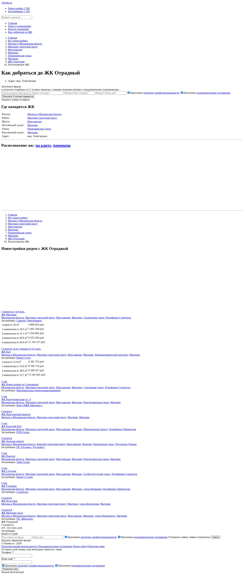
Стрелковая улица (93, 387)
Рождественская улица (96, 402)
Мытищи (32, 125)
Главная (12, 23)
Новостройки (19, 8)
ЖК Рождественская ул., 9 (16, 399)
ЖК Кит (6, 351)
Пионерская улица (103, 444)
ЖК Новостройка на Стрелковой (20, 384)
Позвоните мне (10, 569)
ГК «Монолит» (25, 518)
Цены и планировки (19, 26)
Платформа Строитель (118, 317)
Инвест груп (23, 357)
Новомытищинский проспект (111, 354)
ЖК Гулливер (9, 486)
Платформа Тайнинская (122, 429)
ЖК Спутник (8, 471)
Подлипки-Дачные (126, 444)
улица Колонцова (89, 504)
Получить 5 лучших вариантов (18, 96)
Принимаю (154, 92)
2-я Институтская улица (96, 474)
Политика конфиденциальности (19, 546)
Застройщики (19, 11)
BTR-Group (22, 432)
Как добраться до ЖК (20, 32)
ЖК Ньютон (8, 456)
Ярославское (34, 121)
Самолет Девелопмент (29, 320)
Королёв (87, 444)
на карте (43, 145)
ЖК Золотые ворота (12, 441)
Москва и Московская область (44, 114)
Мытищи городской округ (42, 117)
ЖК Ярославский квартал (16, 414)
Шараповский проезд (95, 429)
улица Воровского (105, 515)
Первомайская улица (39, 128)
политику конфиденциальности (161, 92)
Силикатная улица (93, 317)
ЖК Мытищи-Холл (12, 512)
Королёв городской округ (51, 444)
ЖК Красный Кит (11, 426)
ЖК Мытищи (8, 314)
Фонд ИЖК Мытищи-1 (29, 405)
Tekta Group (23, 462)
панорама (62, 145)
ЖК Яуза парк (9, 501)
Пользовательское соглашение (55, 546)
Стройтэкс (22, 492)
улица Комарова (92, 489)
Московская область (12, 317)
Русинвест (39, 447)
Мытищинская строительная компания (38, 390)
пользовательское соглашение (213, 92)
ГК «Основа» (24, 447)
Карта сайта (80, 546)
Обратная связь (96, 546)
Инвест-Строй (24, 477)
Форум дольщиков (18, 29)
